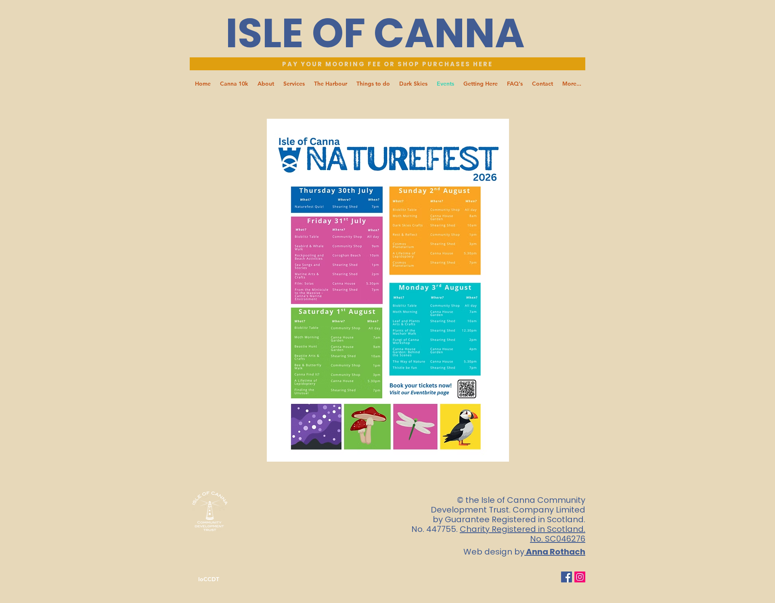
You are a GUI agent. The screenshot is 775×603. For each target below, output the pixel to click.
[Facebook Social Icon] (566, 576)
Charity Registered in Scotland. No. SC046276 (522, 533)
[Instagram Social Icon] (579, 576)
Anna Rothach (555, 551)
